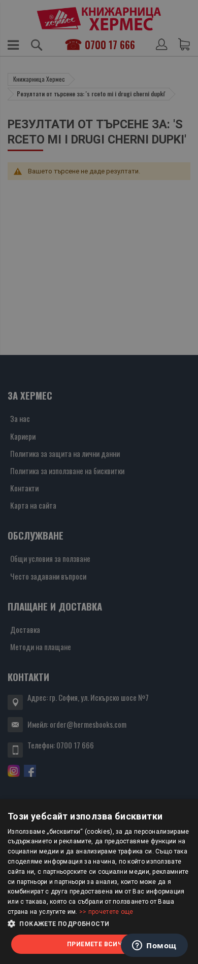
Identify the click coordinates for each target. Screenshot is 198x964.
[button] (99, 924)
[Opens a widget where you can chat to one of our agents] (154, 946)
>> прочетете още (106, 911)
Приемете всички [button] (99, 944)
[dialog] (99, 881)
